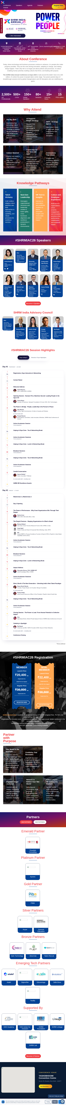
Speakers (19, 5)
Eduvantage (41, 982)
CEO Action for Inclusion (25, 1028)
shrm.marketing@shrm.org (49, 46)
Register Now (58, 5)
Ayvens (32, 877)
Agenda (30, 5)
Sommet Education (41, 930)
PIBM (33, 903)
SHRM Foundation (41, 1028)
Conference (7, 5)
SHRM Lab (33, 1045)
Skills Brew (57, 982)
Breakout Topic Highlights (38, 357)
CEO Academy (9, 1027)
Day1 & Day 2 (23, 357)
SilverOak (33, 956)
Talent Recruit (49, 956)
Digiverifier (25, 982)
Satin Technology (17, 956)
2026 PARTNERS (26, 822)
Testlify (32, 1000)
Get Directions (44, 1086)
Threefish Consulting (32, 851)
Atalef (9, 982)
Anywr (25, 929)
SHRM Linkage (57, 1027)
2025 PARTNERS (40, 822)
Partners (40, 5)
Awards (5, 7)
